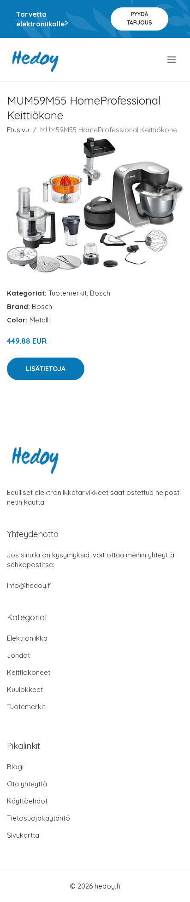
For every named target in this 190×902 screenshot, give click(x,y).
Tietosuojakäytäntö (38, 818)
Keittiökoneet (28, 672)
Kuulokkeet (25, 689)
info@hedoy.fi (29, 585)
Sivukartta (23, 835)
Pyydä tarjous (139, 18)
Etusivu (18, 129)
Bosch (100, 293)
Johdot (18, 655)
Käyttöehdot (27, 801)
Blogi (15, 766)
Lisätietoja (45, 369)
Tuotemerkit (67, 293)
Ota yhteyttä (27, 783)
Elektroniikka (27, 638)
